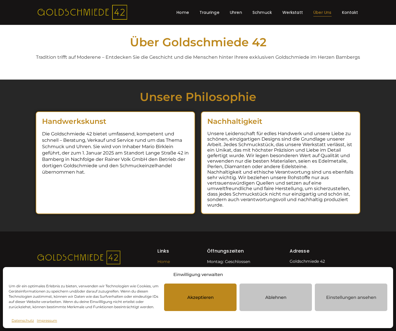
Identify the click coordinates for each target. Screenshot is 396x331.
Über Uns (322, 12)
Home (183, 12)
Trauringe (209, 12)
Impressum (47, 320)
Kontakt (350, 12)
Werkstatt (292, 12)
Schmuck (262, 12)
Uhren (236, 12)
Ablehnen (275, 297)
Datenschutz (23, 320)
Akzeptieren (200, 297)
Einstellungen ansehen (351, 297)
